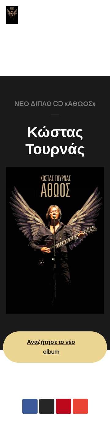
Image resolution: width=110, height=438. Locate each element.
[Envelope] (80, 406)
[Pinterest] (63, 406)
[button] (55, 64)
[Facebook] (30, 406)
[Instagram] (46, 406)
